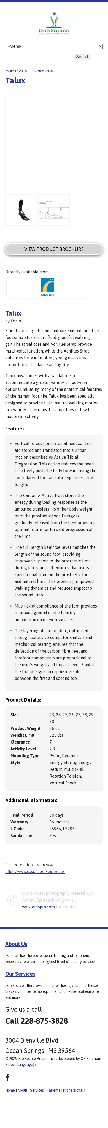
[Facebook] (7, 1077)
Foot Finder (31, 71)
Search (82, 57)
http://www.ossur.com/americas (35, 871)
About (23, 1090)
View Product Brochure (54, 249)
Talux (49, 71)
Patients (11, 71)
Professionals (74, 1090)
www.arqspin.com (38, 906)
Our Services (20, 973)
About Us (16, 944)
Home (10, 1090)
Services (37, 1090)
